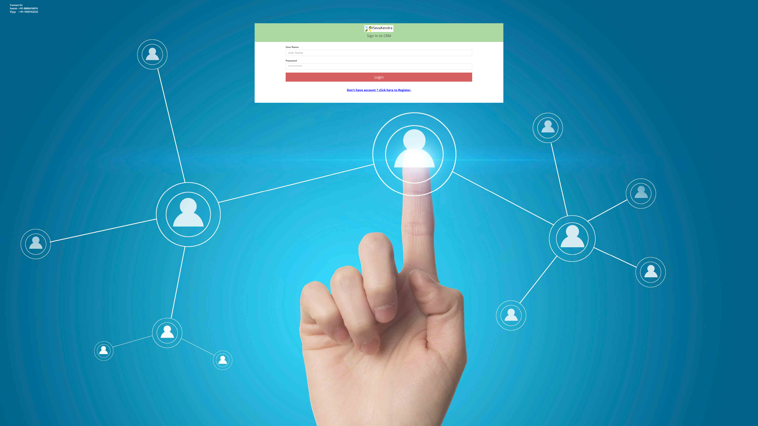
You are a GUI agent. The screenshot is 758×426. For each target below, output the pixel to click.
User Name (292, 47)
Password (291, 60)
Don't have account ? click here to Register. (379, 90)
